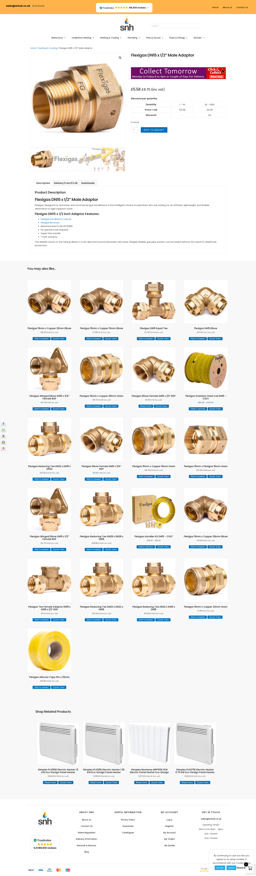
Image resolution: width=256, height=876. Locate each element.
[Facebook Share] (3, 423)
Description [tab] (43, 183)
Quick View (58, 338)
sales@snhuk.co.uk (19, 6)
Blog (86, 851)
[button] (202, 26)
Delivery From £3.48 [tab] (65, 183)
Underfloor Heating (81, 37)
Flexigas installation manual (56, 219)
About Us (227, 7)
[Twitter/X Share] (3, 436)
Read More (243, 867)
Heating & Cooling (109, 37)
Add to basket (154, 130)
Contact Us (242, 7)
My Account (169, 832)
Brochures (38, 6)
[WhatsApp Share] (3, 429)
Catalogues (128, 832)
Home (215, 7)
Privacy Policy (128, 819)
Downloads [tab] (88, 183)
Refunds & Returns (86, 845)
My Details (169, 845)
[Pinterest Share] (3, 448)
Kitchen (198, 37)
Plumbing (132, 37)
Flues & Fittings (177, 37)
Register (169, 826)
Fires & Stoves (153, 37)
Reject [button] (231, 867)
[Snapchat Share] (3, 442)
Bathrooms (57, 37)
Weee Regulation (86, 832)
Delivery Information (86, 839)
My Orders (169, 839)
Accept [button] (219, 867)
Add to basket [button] (41, 338)
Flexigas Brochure (50, 222)
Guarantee (128, 826)
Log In (169, 819)
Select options (198, 408)
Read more (145, 406)
